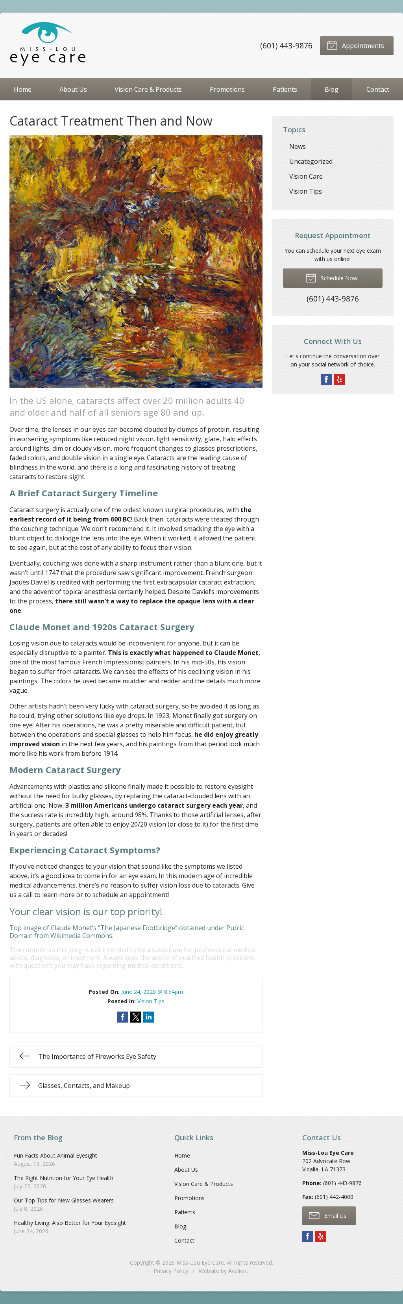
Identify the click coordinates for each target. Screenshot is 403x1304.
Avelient (238, 1270)
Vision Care (306, 176)
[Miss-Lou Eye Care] (48, 45)
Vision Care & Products (148, 89)
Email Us (334, 1215)
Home (22, 89)
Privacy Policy (170, 1270)
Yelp (339, 379)
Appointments (362, 45)
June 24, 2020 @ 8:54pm (152, 991)
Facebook (326, 379)
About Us (73, 89)
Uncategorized (311, 161)
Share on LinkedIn (148, 1017)
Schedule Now (338, 278)
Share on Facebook (122, 1017)
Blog (331, 89)
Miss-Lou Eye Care (200, 1262)
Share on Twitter (135, 1017)
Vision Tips (151, 1001)
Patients (285, 89)
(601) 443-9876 (286, 45)
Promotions (227, 89)
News (297, 146)
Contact (377, 89)
